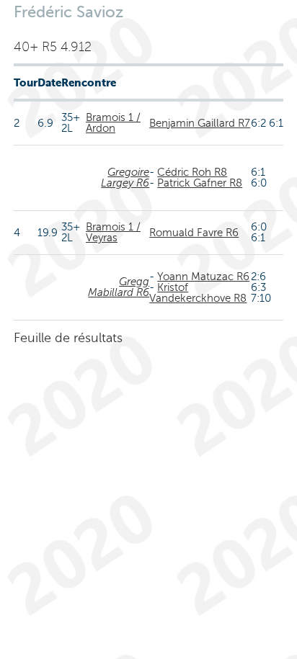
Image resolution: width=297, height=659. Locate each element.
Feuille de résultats (68, 338)
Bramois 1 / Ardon (113, 123)
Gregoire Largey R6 (125, 177)
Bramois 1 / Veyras (113, 232)
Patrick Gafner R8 (199, 183)
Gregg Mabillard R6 (118, 287)
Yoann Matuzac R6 (203, 276)
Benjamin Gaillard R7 (199, 123)
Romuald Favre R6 (194, 232)
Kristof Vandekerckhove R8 (198, 293)
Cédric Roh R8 (192, 172)
